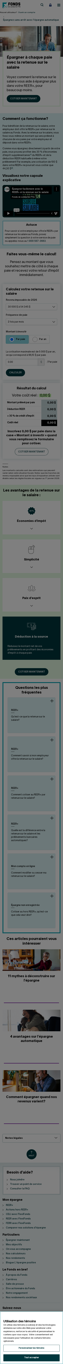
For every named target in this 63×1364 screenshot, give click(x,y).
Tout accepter (31, 1358)
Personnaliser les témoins (31, 1348)
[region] (31, 1337)
